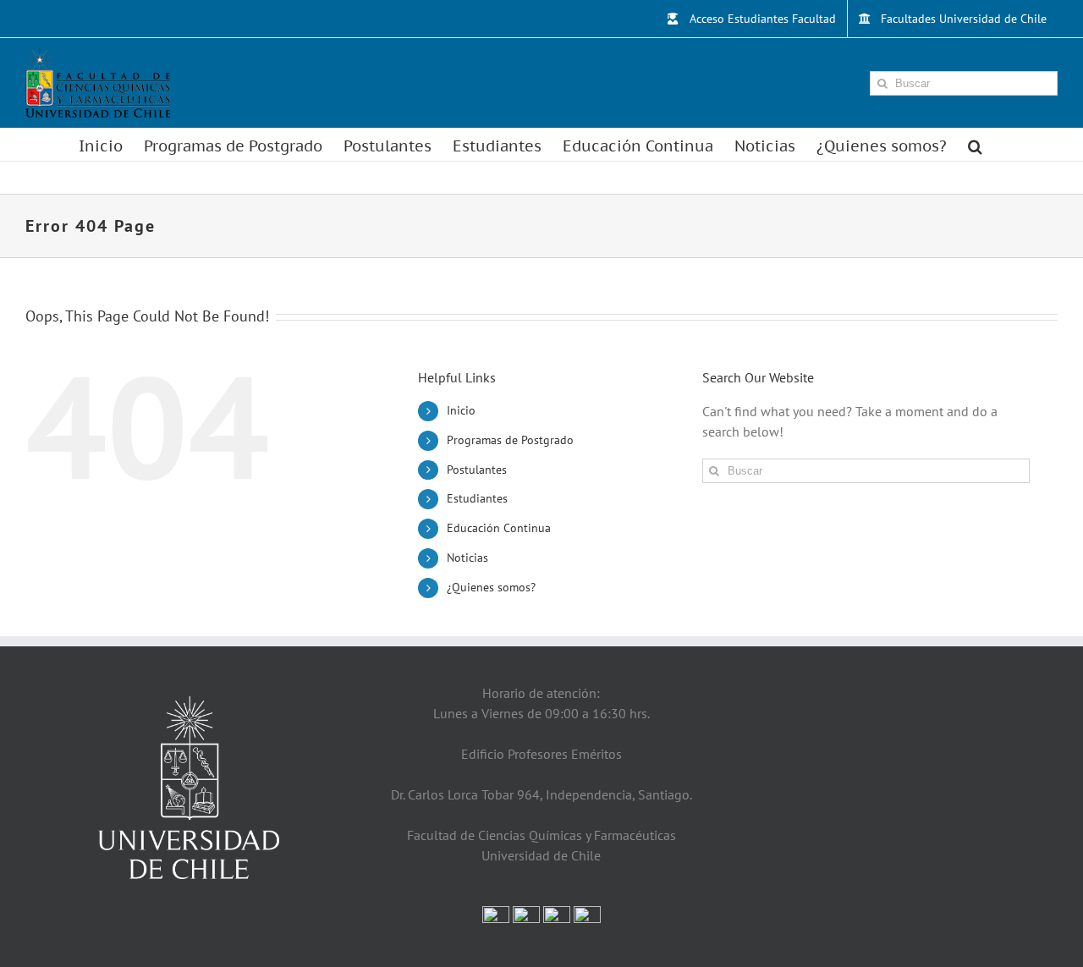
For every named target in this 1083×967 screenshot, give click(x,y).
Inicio (461, 410)
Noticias (467, 557)
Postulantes (477, 469)
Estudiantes (477, 498)
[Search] (975, 145)
